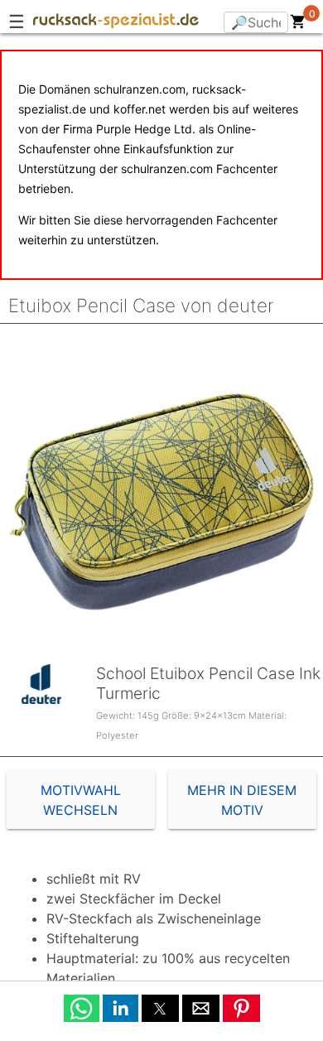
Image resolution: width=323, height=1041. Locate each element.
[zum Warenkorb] (298, 25)
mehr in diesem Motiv (241, 800)
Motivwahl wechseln (81, 800)
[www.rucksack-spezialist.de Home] (116, 23)
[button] (81, 1008)
